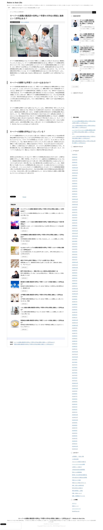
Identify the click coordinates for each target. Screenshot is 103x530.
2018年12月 (75, 320)
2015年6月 (74, 430)
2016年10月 (75, 388)
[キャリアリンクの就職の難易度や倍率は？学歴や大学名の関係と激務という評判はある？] (15, 215)
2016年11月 (75, 385)
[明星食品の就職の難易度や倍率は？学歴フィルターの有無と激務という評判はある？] (15, 327)
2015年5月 (74, 433)
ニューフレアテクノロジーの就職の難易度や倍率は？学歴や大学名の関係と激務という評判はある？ (83, 131)
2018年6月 (74, 336)
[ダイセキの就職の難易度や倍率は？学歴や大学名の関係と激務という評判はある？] (75, 26)
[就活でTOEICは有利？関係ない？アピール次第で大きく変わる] (15, 267)
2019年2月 (74, 314)
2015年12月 (75, 414)
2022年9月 (74, 207)
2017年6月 (74, 367)
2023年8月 (74, 178)
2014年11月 (75, 449)
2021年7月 (74, 243)
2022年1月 (74, 228)
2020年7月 (74, 270)
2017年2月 (74, 378)
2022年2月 (74, 225)
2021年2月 (74, 257)
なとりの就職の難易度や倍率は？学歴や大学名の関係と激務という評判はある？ (34, 342)
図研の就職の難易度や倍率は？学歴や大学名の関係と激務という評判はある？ (34, 344)
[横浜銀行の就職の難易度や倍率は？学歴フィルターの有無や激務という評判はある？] (15, 288)
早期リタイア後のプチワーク (79, 482)
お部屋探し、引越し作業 (78, 456)
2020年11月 (75, 265)
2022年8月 (74, 209)
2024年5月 (74, 154)
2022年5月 (74, 217)
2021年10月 (75, 236)
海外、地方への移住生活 (78, 485)
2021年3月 (74, 254)
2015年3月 (74, 438)
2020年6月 (74, 272)
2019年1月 (74, 317)
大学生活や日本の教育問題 (78, 469)
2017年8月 (74, 362)
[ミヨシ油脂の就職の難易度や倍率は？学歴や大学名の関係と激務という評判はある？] (15, 314)
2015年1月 (74, 443)
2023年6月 (74, 183)
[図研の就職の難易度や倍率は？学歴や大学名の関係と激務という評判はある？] (75, 80)
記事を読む (24, 218)
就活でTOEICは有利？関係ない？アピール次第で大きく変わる (37, 260)
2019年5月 (74, 307)
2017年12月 (75, 351)
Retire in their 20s (14, 3)
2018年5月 (74, 338)
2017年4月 (74, 372)
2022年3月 (74, 222)
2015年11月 (75, 417)
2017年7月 (74, 364)
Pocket (24, 197)
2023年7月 (74, 180)
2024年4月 (74, 157)
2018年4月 (74, 341)
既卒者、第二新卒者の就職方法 (79, 474)
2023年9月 (74, 175)
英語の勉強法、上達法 (77, 490)
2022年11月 (75, 201)
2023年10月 (75, 173)
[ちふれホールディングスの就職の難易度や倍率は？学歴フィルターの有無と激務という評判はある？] (15, 254)
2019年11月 (75, 291)
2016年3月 (74, 406)
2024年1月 (74, 165)
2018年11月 (75, 322)
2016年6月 (74, 399)
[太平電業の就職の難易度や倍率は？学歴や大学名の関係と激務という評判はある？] (15, 301)
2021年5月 (74, 249)
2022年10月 (75, 204)
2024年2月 (74, 162)
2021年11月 (75, 233)
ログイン (74, 503)
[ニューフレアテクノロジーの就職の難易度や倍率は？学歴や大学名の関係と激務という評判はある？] (75, 52)
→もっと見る (75, 86)
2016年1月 (74, 412)
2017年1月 (74, 380)
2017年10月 (75, 357)
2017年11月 (75, 354)
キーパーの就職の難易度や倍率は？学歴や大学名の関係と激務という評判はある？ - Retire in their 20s (51, 518)
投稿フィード (75, 506)
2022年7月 (74, 212)
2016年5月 (74, 401)
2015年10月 (75, 420)
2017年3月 (74, 375)
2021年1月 (74, 259)
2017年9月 (74, 359)
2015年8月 (74, 425)
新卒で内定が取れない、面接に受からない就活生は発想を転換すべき (39, 271)
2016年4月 (74, 404)
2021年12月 (75, 230)
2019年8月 (74, 299)
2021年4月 (74, 251)
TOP (9, 7)
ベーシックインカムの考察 (78, 464)
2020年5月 (74, 275)
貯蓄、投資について (77, 493)
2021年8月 (74, 241)
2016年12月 (75, 383)
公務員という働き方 (77, 467)
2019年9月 (74, 296)
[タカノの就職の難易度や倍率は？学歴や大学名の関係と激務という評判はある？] (75, 40)
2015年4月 (74, 435)
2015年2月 (74, 441)
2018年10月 (75, 325)
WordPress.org (75, 511)
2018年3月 (74, 343)
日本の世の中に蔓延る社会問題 (79, 477)
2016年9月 (74, 391)
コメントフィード (76, 508)
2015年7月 (74, 428)
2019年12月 (75, 288)
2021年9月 (74, 238)
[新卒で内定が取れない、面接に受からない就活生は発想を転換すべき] (15, 277)
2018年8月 (74, 330)
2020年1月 (74, 286)
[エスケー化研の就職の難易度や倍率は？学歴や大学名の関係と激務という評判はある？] (75, 66)
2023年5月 (74, 186)
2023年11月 (75, 170)
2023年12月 (75, 167)
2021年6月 (74, 246)
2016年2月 (74, 409)
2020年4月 (74, 278)
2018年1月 (74, 349)
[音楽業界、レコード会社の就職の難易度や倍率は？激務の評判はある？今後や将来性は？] (15, 228)
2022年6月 (74, 215)
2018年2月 (74, 346)
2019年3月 (74, 312)
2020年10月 (75, 267)
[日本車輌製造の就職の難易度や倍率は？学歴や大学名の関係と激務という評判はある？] (15, 241)
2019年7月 (74, 301)
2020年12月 (75, 262)
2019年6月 (74, 304)
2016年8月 (74, 393)
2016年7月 (74, 396)
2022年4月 (74, 220)
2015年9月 (74, 422)
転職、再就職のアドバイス (78, 495)
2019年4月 (74, 309)
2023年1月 (74, 196)
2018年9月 (74, 328)
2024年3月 (74, 159)
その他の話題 (75, 459)
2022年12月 (75, 199)
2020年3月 (74, 280)
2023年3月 (74, 191)
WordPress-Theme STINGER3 (51, 524)
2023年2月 (74, 194)
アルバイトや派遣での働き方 (79, 461)
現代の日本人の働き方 (77, 488)
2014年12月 (75, 446)
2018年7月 (74, 333)
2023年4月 (74, 188)
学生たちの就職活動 (25, 22)
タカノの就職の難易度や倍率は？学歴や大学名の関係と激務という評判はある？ (87, 35)
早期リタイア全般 (76, 480)
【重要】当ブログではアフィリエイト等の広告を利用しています (25, 7)
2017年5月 (74, 370)
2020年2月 (74, 283)
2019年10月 (75, 293)
